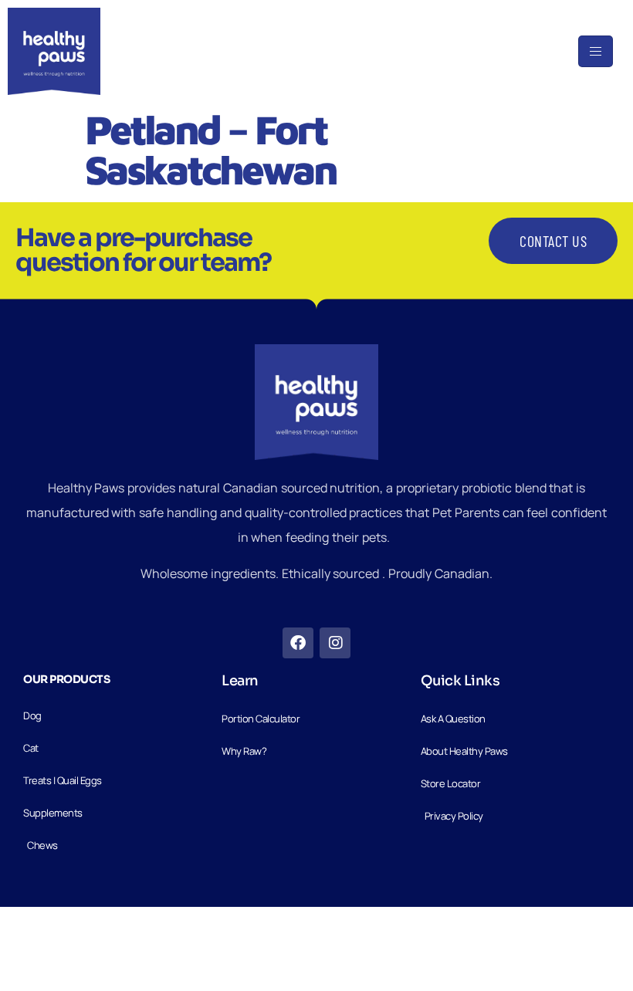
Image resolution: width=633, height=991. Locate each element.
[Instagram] (335, 642)
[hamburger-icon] (595, 51)
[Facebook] (298, 642)
